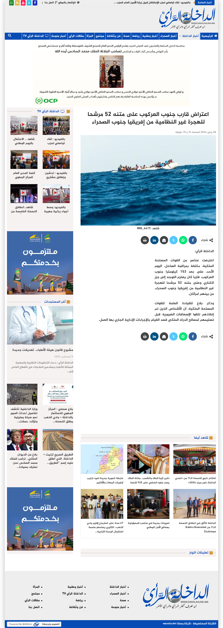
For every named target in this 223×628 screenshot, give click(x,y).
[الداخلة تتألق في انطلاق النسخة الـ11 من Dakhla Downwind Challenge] (194, 504)
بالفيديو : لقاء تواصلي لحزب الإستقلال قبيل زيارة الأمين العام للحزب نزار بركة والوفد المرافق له (139, 2)
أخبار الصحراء (168, 36)
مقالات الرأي (76, 36)
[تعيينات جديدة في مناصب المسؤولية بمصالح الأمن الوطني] (148, 504)
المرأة (89, 36)
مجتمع (100, 36)
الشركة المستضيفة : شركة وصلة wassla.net (189, 623)
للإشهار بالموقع (67, 2)
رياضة (136, 36)
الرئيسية (207, 36)
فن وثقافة (114, 36)
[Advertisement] (82, 18)
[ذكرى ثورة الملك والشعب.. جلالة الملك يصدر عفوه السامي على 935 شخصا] (148, 459)
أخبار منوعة (58, 36)
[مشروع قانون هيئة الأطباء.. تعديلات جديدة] (40, 325)
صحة (126, 36)
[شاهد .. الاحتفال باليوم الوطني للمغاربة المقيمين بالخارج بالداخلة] (23, 125)
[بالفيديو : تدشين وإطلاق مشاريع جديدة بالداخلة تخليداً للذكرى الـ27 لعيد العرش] (56, 159)
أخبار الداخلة (190, 36)
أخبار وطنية (150, 36)
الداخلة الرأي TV (33, 36)
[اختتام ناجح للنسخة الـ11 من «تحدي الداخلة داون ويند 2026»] (194, 459)
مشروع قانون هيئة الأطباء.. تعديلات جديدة (42, 350)
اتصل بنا (49, 2)
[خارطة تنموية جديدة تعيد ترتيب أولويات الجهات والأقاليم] (102, 459)
